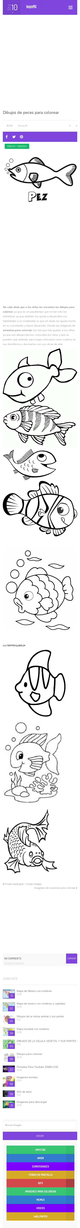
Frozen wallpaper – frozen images (23, 884)
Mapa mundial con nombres (33, 1029)
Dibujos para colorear (29, 1054)
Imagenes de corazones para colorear (55, 888)
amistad (40, 1149)
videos (40, 1208)
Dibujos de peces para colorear (31, 112)
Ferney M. (23, 125)
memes (40, 1199)
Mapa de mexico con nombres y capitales (41, 1003)
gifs (40, 1183)
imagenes (22, 146)
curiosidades (40, 1166)
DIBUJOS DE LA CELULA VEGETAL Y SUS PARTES (46, 1041)
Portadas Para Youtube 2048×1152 (37, 1067)
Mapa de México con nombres (34, 991)
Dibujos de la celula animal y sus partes (40, 1016)
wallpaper (40, 1216)
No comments (12, 958)
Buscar (40, 1135)
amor (40, 1158)
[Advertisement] (40, 65)
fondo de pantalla (40, 1174)
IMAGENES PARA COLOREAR (40, 1191)
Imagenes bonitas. (27, 1077)
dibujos (11, 146)
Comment (71, 958)
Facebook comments (14, 963)
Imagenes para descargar (32, 1102)
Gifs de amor (24, 1092)
